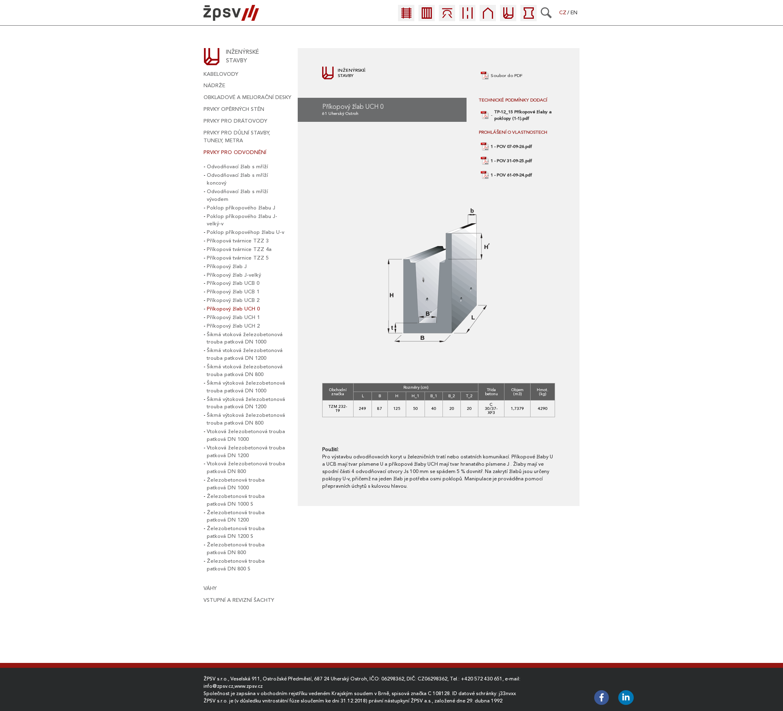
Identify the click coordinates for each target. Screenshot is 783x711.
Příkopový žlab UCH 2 (233, 326)
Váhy (210, 588)
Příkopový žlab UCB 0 (233, 283)
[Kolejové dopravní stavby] (406, 17)
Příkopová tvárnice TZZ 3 (238, 241)
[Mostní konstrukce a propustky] (447, 17)
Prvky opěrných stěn (233, 109)
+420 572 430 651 (481, 679)
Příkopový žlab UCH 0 (233, 309)
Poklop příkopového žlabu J (241, 208)
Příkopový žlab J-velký (234, 275)
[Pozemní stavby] (488, 17)
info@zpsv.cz (218, 686)
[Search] (546, 12)
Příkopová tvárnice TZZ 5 (238, 258)
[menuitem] (408, 15)
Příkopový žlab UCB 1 (233, 291)
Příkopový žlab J (227, 266)
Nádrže (214, 85)
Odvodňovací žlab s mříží (237, 166)
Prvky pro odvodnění (234, 152)
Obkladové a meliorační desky (247, 97)
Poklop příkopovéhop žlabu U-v (245, 232)
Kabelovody (220, 74)
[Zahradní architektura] (528, 17)
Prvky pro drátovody (235, 121)
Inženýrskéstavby (242, 56)
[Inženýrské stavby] (508, 17)
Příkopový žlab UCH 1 (233, 317)
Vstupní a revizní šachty (238, 600)
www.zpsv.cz (248, 686)
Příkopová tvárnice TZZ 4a (239, 249)
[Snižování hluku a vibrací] (426, 17)
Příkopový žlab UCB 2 (233, 300)
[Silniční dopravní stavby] (467, 17)
